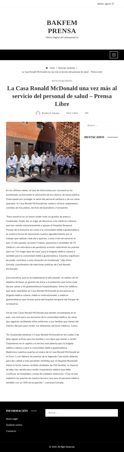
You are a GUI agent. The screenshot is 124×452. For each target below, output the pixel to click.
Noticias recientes (62, 81)
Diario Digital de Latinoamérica (62, 37)
